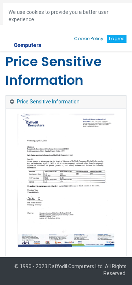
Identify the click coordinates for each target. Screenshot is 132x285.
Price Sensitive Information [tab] (48, 101)
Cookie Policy (88, 38)
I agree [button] (116, 38)
